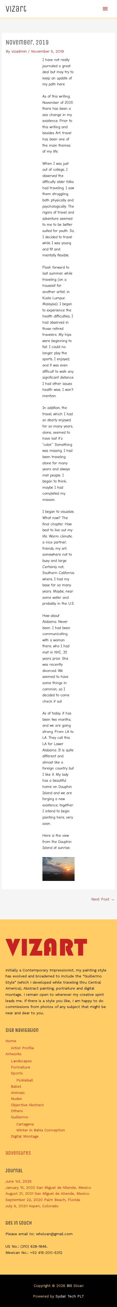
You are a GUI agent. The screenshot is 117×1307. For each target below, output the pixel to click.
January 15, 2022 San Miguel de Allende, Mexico (48, 1187)
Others (17, 1111)
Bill (69, 1285)
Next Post (103, 899)
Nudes (16, 1098)
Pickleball (24, 1080)
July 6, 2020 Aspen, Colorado (32, 1206)
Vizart (15, 9)
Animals (18, 1092)
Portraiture (20, 1067)
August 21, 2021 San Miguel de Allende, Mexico (47, 1193)
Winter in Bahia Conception (40, 1130)
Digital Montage (25, 1136)
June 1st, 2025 (18, 1181)
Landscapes (21, 1061)
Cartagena (25, 1124)
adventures (18, 1153)
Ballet (16, 1086)
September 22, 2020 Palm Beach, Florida (42, 1199)
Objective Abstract (27, 1105)
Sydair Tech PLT (70, 1296)
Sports (17, 1073)
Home (10, 1041)
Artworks (13, 1054)
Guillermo (19, 1117)
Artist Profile (22, 1048)
